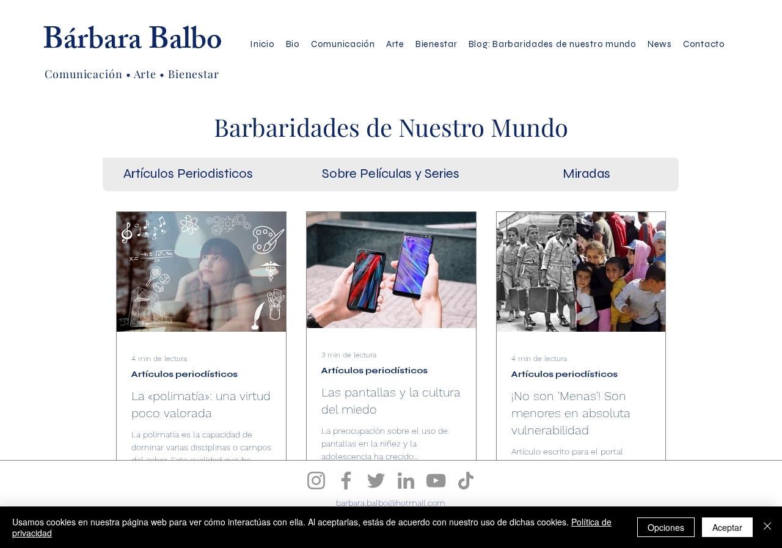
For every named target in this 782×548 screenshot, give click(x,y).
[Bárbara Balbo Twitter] (376, 480)
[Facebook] (346, 480)
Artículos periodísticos (184, 374)
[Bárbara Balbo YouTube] (436, 480)
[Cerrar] (767, 527)
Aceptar (727, 527)
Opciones (666, 527)
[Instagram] (316, 480)
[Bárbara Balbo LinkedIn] (406, 480)
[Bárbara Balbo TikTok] (466, 480)
